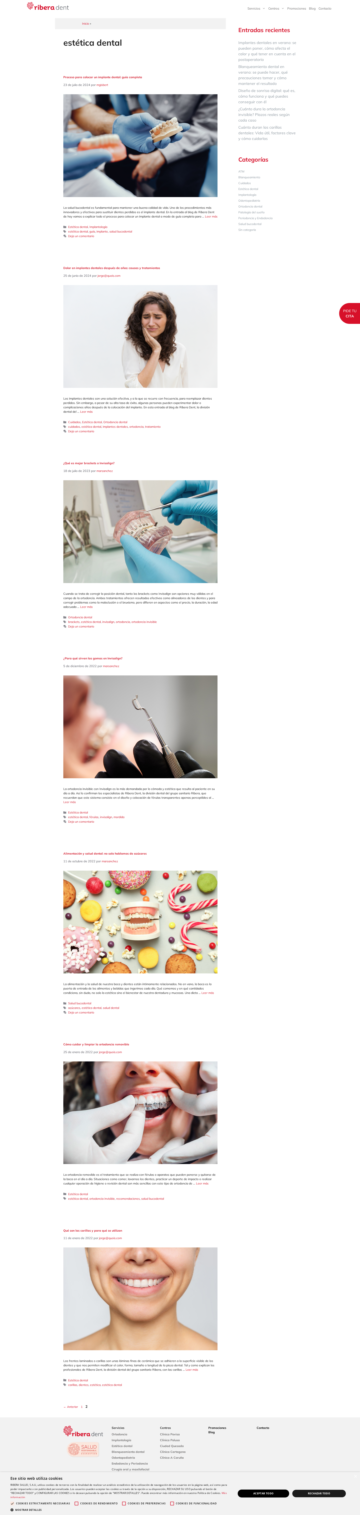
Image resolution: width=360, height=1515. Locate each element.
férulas (94, 817)
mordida (119, 817)
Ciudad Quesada (172, 1446)
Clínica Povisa (170, 1434)
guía (92, 231)
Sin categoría (247, 230)
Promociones (296, 8)
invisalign (108, 622)
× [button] (355, 1476)
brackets (74, 622)
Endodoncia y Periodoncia (130, 1463)
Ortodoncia (119, 1434)
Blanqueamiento (249, 177)
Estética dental (78, 227)
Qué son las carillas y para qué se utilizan (92, 1230)
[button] (120, 1510)
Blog (312, 8)
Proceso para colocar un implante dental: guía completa (102, 77)
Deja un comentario (81, 236)
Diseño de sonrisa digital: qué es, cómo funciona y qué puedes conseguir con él (266, 96)
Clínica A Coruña (172, 1458)
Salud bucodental (79, 1003)
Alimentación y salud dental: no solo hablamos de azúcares (105, 853)
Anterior (70, 1407)
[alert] (180, 1493)
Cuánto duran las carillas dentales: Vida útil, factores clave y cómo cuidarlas (267, 133)
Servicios (254, 8)
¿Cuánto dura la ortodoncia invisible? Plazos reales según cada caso (264, 115)
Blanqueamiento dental (128, 1452)
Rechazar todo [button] (319, 1493)
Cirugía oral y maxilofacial (130, 1469)
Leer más (211, 216)
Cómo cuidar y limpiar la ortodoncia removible (96, 1044)
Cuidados (74, 422)
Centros (273, 8)
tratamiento (153, 427)
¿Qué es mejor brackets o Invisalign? (89, 463)
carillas (72, 1385)
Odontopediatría (249, 200)
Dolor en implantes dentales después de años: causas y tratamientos (111, 268)
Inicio (85, 23)
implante (102, 231)
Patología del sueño (251, 212)
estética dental (78, 231)
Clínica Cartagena (173, 1452)
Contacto (325, 8)
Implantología (98, 227)
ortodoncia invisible (144, 622)
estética (95, 1385)
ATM (241, 171)
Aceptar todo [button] (263, 1493)
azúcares (74, 1008)
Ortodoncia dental (115, 422)
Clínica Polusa (170, 1440)
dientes (84, 1385)
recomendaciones (128, 1199)
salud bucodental (120, 231)
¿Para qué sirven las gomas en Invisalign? (92, 658)
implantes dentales (115, 427)
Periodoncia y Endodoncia (255, 218)
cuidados (74, 427)
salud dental (111, 1008)
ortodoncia (136, 427)
